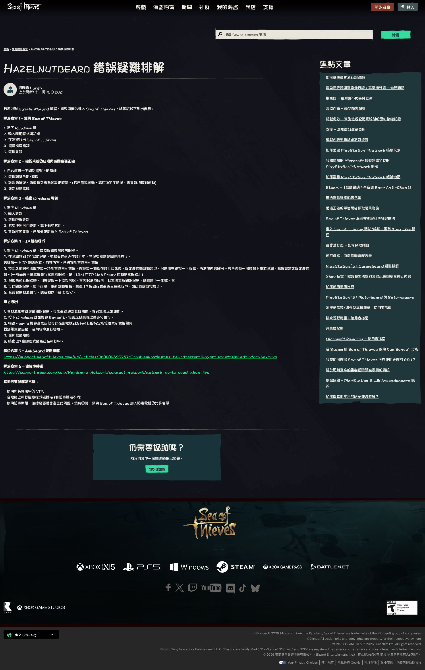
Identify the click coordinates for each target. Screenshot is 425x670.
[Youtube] (211, 587)
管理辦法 (370, 662)
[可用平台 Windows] (189, 567)
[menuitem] (141, 6)
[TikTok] (243, 588)
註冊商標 (387, 662)
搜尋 (396, 35)
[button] (31, 634)
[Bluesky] (255, 588)
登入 (410, 7)
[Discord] (230, 588)
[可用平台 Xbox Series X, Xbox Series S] (96, 567)
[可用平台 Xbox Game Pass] (282, 567)
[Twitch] (192, 588)
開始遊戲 (382, 7)
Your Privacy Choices (303, 662)
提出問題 (157, 469)
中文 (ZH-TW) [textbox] (25, 635)
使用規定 (327, 662)
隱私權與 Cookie (349, 662)
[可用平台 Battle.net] (329, 567)
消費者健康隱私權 (409, 662)
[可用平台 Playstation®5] (142, 567)
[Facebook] (168, 587)
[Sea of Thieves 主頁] (24, 6)
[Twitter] (179, 587)
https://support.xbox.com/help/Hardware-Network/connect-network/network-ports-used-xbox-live (106, 372)
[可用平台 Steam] (236, 567)
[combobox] (293, 34)
